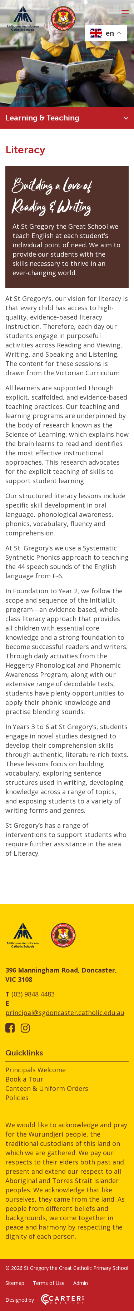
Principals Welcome (35, 1069)
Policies (17, 1097)
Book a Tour (24, 1079)
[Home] (41, 946)
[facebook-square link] (10, 1027)
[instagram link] (25, 1027)
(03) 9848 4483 (33, 994)
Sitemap (14, 1283)
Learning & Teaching (42, 118)
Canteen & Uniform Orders (46, 1088)
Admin (80, 1283)
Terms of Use (49, 1283)
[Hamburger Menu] (125, 13)
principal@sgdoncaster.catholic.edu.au (64, 1012)
